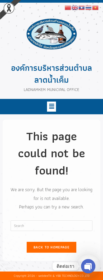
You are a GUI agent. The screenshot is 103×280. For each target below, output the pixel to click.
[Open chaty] (88, 266)
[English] (75, 7)
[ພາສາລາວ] (81, 7)
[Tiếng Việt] (95, 7)
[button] (51, 107)
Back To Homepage (51, 247)
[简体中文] (68, 7)
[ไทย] (88, 7)
